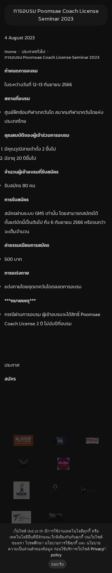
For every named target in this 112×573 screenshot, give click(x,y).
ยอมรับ (57, 564)
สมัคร (10, 378)
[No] (105, 548)
